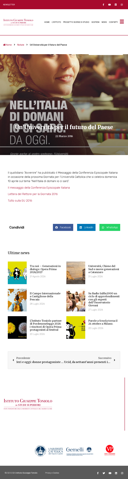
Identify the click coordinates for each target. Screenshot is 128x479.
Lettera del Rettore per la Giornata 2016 (33, 194)
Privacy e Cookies (52, 473)
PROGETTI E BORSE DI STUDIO (76, 22)
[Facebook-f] (103, 5)
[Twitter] (104, 473)
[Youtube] (109, 5)
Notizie (20, 45)
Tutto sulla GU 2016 (20, 200)
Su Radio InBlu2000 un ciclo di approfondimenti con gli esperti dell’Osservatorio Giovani (104, 299)
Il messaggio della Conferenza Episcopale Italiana (39, 187)
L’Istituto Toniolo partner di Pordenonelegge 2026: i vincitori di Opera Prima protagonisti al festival (46, 325)
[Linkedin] (116, 5)
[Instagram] (122, 5)
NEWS (104, 22)
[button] (63, 227)
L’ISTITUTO (56, 22)
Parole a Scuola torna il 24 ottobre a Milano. (103, 322)
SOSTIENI (95, 22)
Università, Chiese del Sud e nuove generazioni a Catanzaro (103, 269)
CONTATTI (113, 22)
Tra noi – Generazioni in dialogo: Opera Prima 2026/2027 (45, 269)
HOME (47, 22)
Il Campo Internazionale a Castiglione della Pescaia (45, 296)
